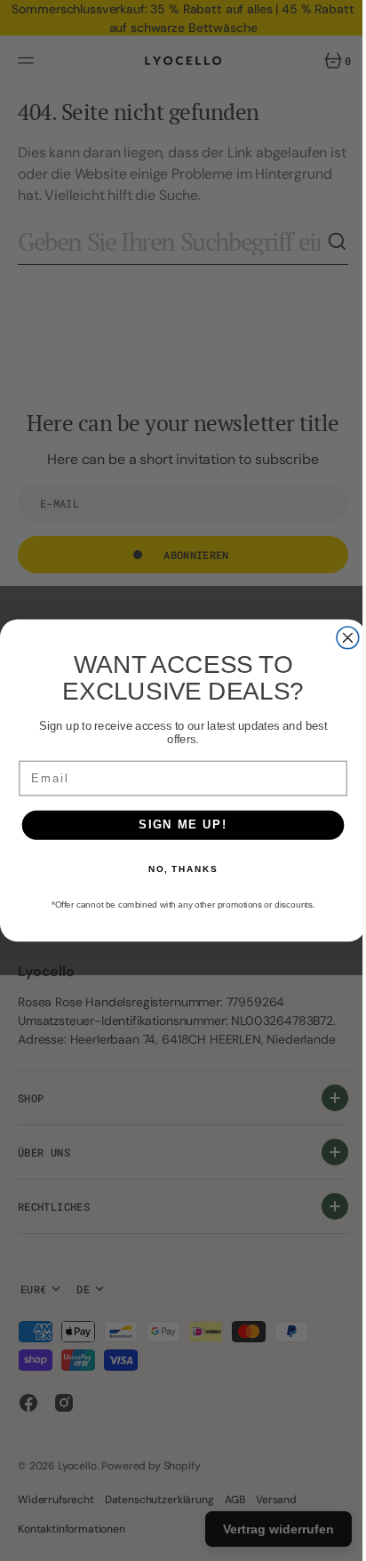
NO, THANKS (176, 869)
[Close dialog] (341, 638)
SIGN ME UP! (176, 825)
